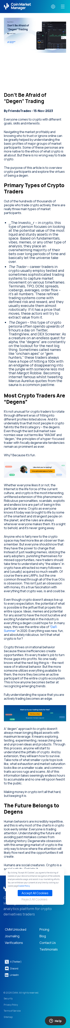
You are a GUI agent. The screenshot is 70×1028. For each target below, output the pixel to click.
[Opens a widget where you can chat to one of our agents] (55, 1021)
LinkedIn (14, 975)
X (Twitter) (16, 961)
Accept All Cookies (35, 893)
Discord (14, 968)
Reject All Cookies (34, 899)
